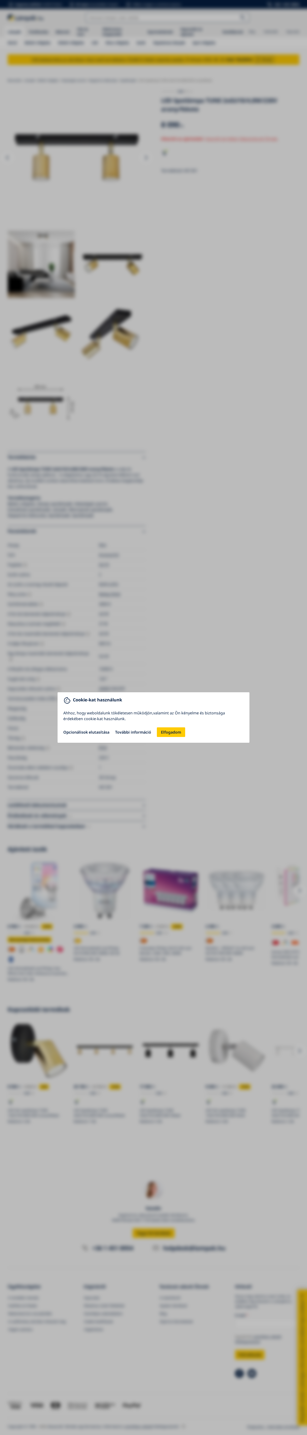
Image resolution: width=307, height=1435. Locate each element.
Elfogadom (171, 732)
